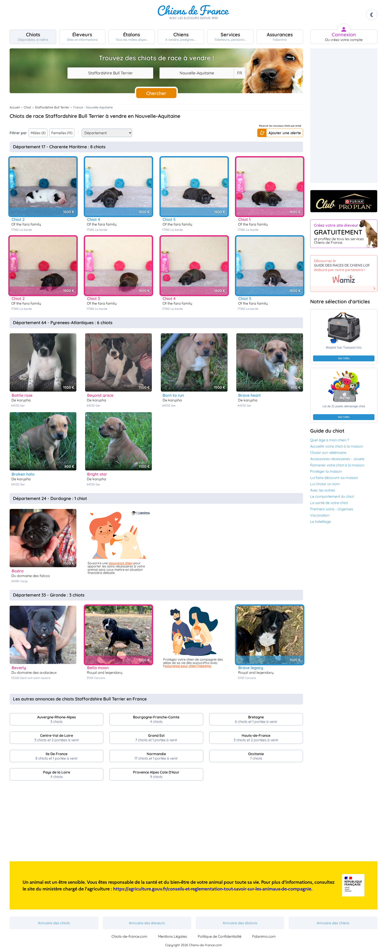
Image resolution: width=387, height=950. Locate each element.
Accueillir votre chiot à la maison (336, 446)
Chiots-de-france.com (129, 936)
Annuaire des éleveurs (147, 923)
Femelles (62, 133)
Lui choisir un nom (325, 484)
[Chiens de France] (193, 14)
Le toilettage (320, 521)
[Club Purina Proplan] (343, 201)
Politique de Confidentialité (219, 936)
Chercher (156, 93)
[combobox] (110, 73)
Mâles (38, 133)
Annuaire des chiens (333, 923)
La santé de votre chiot (329, 502)
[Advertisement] (156, 822)
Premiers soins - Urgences (331, 509)
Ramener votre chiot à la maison (337, 465)
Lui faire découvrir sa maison (334, 477)
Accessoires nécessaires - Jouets (337, 459)
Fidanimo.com (264, 936)
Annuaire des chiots (54, 923)
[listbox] (239, 73)
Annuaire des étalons (240, 923)
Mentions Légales (172, 936)
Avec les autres (322, 490)
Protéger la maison (326, 471)
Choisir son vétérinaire (328, 452)
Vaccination (319, 515)
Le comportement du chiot (332, 496)
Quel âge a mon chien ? (329, 440)
